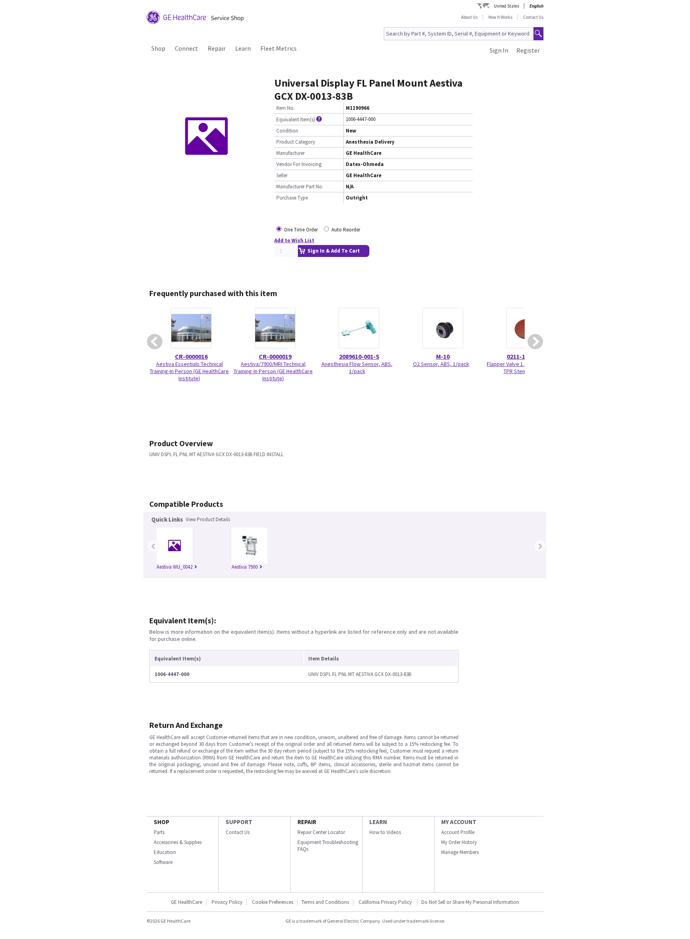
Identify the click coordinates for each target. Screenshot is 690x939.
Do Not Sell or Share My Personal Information (470, 902)
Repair (217, 48)
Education (165, 852)
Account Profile (457, 832)
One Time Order (301, 229)
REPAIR (306, 822)
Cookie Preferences (272, 902)
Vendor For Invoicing (298, 164)
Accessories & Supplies (178, 842)
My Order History (459, 842)
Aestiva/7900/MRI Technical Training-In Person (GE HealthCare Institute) (273, 371)
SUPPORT (239, 822)
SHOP (161, 822)
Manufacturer (290, 153)
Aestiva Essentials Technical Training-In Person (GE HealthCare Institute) (189, 371)
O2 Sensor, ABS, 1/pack (441, 364)
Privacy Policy (227, 902)
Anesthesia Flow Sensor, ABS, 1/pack (357, 367)
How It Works (500, 17)
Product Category (295, 141)
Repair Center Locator (321, 832)
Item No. (285, 108)
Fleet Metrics (278, 48)
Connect (186, 48)
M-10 (443, 356)
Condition (287, 130)
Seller (282, 175)
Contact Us (533, 17)
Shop (158, 48)
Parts (159, 832)
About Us (469, 17)
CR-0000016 (191, 356)
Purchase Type (292, 197)
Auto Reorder (345, 229)
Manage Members (460, 852)
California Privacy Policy (386, 902)
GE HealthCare (186, 902)
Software (163, 862)
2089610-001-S (359, 356)
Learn (243, 48)
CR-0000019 (275, 356)
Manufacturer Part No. (299, 186)
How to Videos (385, 832)
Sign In (499, 50)
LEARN (378, 822)
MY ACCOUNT (458, 822)
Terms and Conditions (325, 902)
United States (506, 6)
